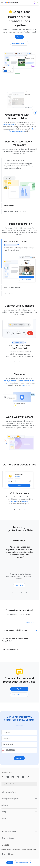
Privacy (3, 852)
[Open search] (35, 2)
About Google (16, 852)
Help (34, 852)
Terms (9, 852)
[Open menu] (2, 2)
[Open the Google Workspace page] (11, 2)
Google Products (27, 852)
